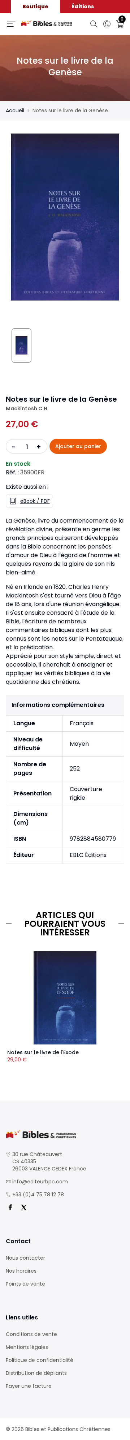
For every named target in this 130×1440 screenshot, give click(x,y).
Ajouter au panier (78, 446)
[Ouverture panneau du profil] (107, 24)
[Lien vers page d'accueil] (47, 23)
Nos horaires (21, 1270)
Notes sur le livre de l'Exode (43, 1052)
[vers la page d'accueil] (65, 1134)
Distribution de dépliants (36, 1373)
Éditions (83, 6)
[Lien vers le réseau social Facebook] (10, 1207)
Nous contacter (25, 1257)
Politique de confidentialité (39, 1360)
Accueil (15, 110)
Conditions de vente (31, 1334)
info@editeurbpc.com (40, 1181)
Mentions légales (27, 1347)
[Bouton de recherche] (94, 24)
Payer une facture (29, 1386)
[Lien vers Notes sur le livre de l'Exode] (65, 997)
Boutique (35, 6)
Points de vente (25, 1283)
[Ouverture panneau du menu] (11, 23)
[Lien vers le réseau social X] (23, 1207)
